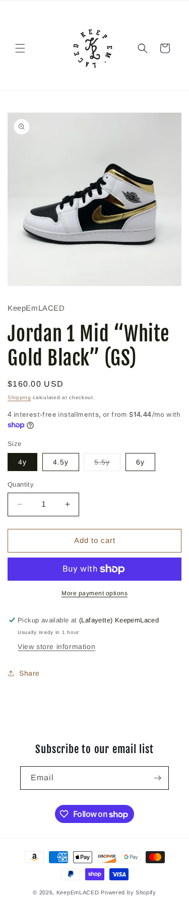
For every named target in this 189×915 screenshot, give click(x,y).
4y (22, 462)
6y (140, 462)
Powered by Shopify (128, 892)
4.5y (61, 462)
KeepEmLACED (77, 892)
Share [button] (29, 673)
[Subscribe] (157, 778)
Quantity (21, 484)
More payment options (94, 593)
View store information (56, 647)
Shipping (19, 397)
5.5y (107, 464)
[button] (20, 48)
